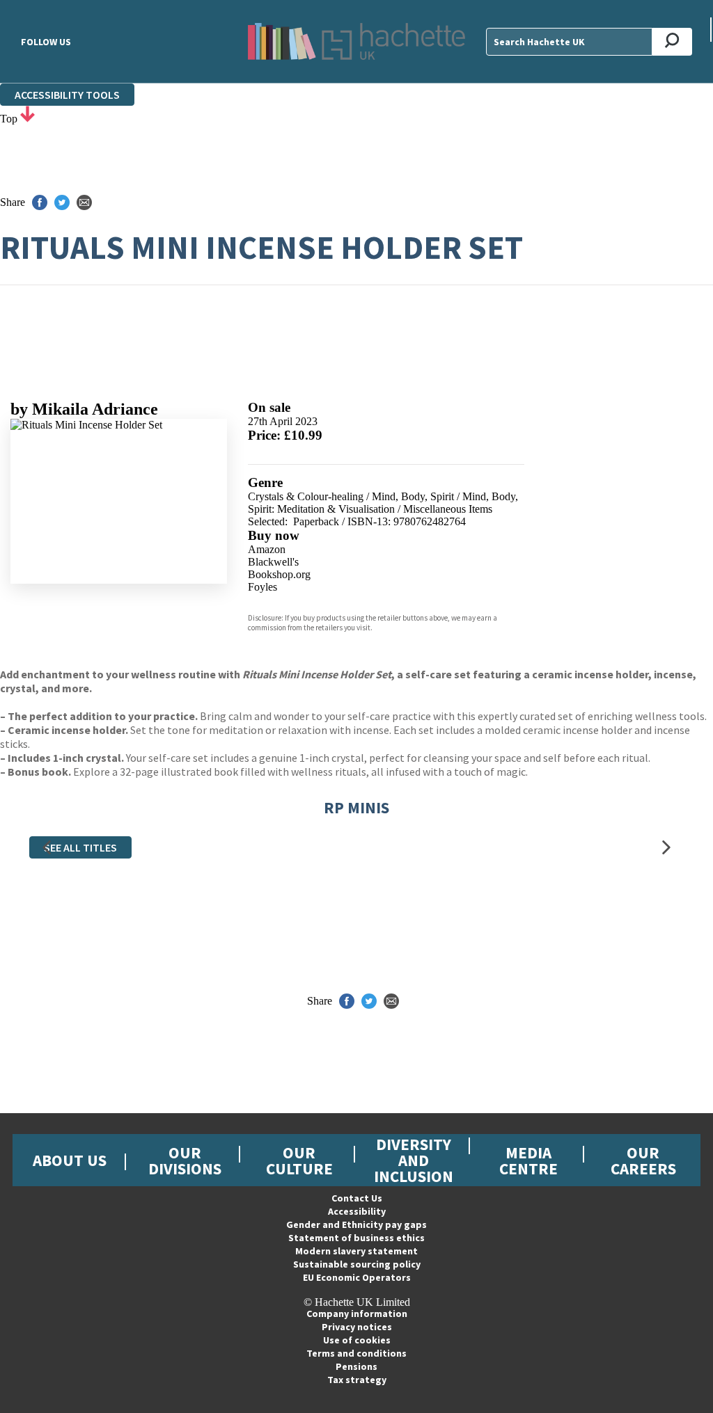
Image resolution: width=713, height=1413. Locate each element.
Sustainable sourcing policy (357, 1264)
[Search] (672, 42)
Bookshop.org (279, 574)
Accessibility (357, 1211)
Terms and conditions (356, 1353)
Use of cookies (357, 1340)
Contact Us (356, 1198)
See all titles (80, 847)
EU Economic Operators (357, 1277)
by (84, 409)
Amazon (266, 549)
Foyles (262, 587)
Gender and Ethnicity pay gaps (356, 1224)
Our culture (299, 1160)
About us (70, 1160)
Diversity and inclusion (413, 1160)
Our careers (643, 1160)
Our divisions (184, 1160)
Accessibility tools (67, 95)
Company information (356, 1313)
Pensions (356, 1366)
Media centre (528, 1160)
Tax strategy (356, 1379)
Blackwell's (273, 562)
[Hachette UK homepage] (356, 41)
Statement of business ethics (356, 1237)
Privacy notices (357, 1326)
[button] (47, 847)
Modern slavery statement (356, 1251)
